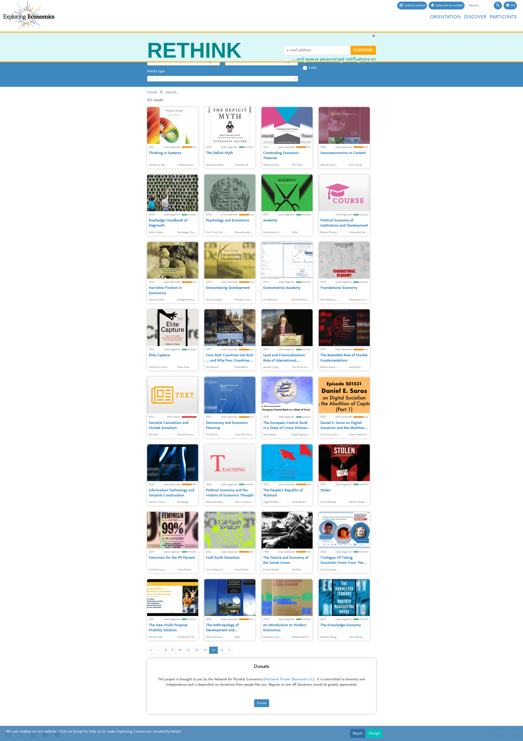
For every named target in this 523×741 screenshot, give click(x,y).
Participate (503, 17)
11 (188, 650)
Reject (357, 733)
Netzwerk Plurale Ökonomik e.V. (289, 679)
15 (222, 650)
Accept (374, 733)
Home (152, 92)
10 (180, 650)
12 (196, 650)
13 (205, 650)
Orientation (445, 17)
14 (213, 650)
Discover (475, 17)
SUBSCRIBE (363, 52)
